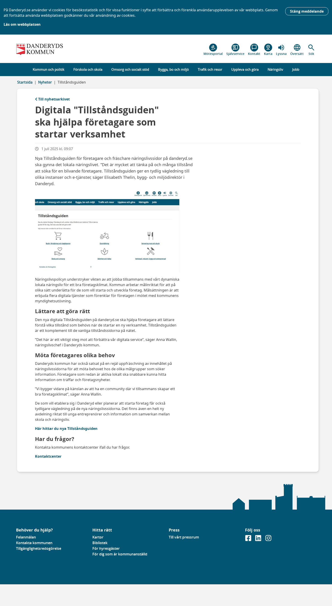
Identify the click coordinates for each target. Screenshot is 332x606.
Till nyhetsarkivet (54, 99)
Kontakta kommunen (34, 542)
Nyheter (45, 82)
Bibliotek (100, 542)
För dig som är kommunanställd (119, 554)
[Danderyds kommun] (51, 50)
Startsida (25, 82)
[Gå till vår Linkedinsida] (258, 539)
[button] (311, 50)
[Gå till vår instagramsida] (268, 539)
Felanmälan (26, 537)
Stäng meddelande (307, 11)
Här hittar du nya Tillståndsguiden (66, 428)
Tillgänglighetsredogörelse (38, 548)
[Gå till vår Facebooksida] (248, 539)
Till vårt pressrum (184, 537)
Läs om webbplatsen (22, 24)
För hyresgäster (106, 548)
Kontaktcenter (48, 456)
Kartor (97, 537)
